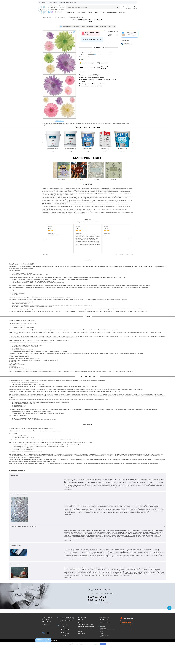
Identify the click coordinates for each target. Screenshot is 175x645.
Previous (43, 142)
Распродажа (122, 12)
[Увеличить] (59, 118)
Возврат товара (82, 622)
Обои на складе (81, 12)
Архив (79, 629)
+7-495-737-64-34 (54, 6)
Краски (103, 12)
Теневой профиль (112, 12)
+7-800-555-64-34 (54, 7)
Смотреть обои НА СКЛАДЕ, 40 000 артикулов (131, 33)
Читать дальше (68, 489)
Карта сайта (81, 633)
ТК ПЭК (102, 631)
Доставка (80, 619)
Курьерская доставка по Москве (108, 629)
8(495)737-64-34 (128, 371)
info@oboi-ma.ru (138, 353)
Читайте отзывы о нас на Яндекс (124, 254)
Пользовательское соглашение (85, 628)
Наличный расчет (104, 621)
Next (132, 142)
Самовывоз (103, 628)
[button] (59, 120)
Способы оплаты (104, 617)
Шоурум (80, 631)
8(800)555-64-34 (52, 446)
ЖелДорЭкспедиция (105, 635)
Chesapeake (91, 54)
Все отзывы (45, 254)
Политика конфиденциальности (86, 626)
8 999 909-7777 (46, 621)
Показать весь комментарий (82, 245)
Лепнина (96, 12)
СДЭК (101, 633)
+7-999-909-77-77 (54, 9)
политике (97, 643)
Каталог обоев (70, 12)
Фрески (90, 12)
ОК (103, 643)
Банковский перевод (105, 622)
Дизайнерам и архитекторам (85, 624)
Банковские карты (104, 619)
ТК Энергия (103, 637)
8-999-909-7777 (24, 446)
